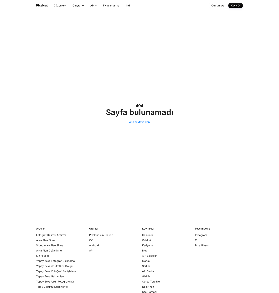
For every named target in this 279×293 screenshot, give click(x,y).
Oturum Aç (217, 5)
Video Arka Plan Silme (49, 245)
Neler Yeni (148, 286)
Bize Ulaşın (201, 245)
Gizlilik (146, 276)
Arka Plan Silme (45, 240)
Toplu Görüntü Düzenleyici (52, 286)
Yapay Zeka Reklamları (50, 276)
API (92, 5)
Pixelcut (42, 5)
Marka (146, 260)
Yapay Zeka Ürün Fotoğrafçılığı (55, 281)
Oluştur (77, 5)
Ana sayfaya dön (139, 122)
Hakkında (148, 235)
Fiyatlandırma (111, 5)
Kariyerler (148, 245)
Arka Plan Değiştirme (49, 250)
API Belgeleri (149, 255)
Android (94, 245)
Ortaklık (146, 240)
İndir (128, 5)
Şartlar (146, 266)
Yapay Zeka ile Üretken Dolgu (54, 266)
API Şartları (148, 271)
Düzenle (59, 5)
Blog (145, 250)
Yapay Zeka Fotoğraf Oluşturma (55, 260)
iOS (91, 240)
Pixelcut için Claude (101, 235)
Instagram (201, 235)
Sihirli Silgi (42, 255)
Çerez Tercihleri (151, 281)
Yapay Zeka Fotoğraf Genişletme (56, 271)
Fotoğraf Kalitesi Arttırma (51, 235)
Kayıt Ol (235, 5)
